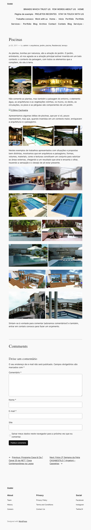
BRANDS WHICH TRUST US (37, 9)
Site (10, 422)
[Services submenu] (20, 24)
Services (15, 24)
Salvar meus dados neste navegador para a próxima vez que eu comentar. (42, 435)
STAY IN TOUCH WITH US (71, 14)
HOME (81, 9)
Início (61, 19)
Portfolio (70, 19)
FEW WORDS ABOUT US (64, 9)
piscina (48, 45)
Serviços (78, 24)
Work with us (41, 19)
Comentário (15, 372)
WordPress (23, 521)
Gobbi (10, 4)
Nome (12, 400)
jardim (42, 45)
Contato (62, 24)
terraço (64, 45)
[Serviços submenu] (83, 24)
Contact (52, 24)
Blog (35, 24)
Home (52, 19)
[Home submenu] (56, 19)
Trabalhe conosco (24, 19)
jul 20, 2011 (13, 45)
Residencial (56, 45)
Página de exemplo (24, 14)
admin (25, 45)
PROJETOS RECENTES (46, 14)
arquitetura (34, 45)
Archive (43, 24)
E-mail (12, 411)
